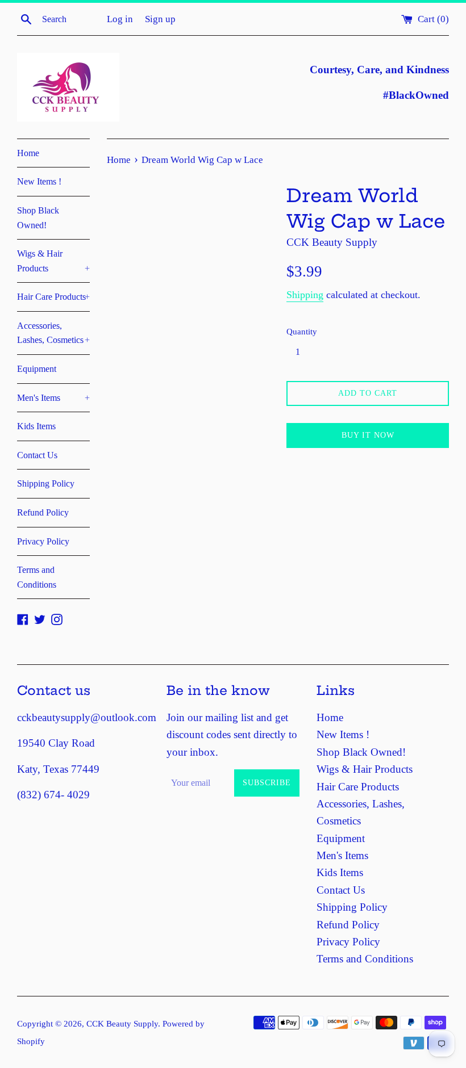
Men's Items (53, 398)
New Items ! (39, 181)
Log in (120, 19)
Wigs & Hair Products (53, 261)
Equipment (36, 369)
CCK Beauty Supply (122, 1023)
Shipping (304, 294)
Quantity (301, 331)
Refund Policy (43, 512)
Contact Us (37, 455)
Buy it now (368, 435)
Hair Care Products (53, 296)
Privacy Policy (43, 541)
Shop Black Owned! (38, 218)
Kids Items (36, 426)
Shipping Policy (45, 483)
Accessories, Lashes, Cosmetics (53, 333)
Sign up (160, 19)
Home (28, 153)
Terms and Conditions (36, 577)
